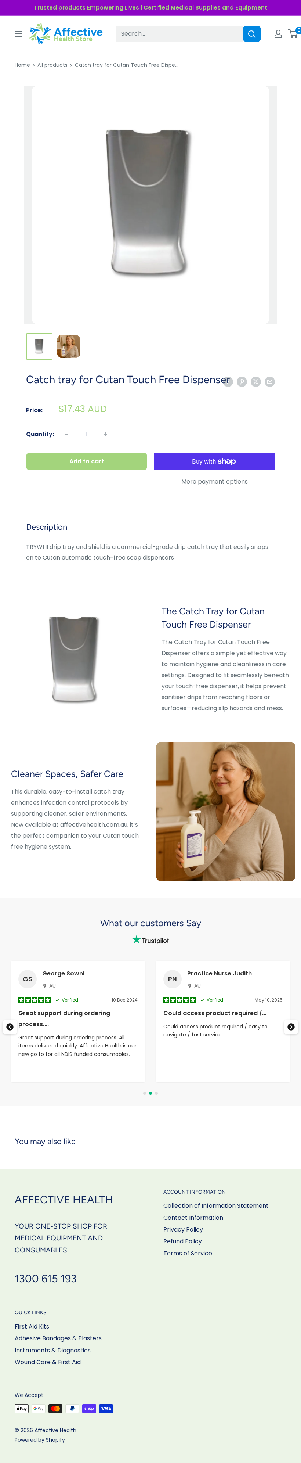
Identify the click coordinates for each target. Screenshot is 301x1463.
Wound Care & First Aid (48, 1362)
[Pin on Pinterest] (242, 381)
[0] (293, 33)
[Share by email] (270, 381)
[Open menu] (18, 34)
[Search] (252, 34)
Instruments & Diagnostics (53, 1350)
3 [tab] (156, 1093)
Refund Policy (182, 1241)
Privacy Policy (183, 1229)
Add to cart (86, 461)
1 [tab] (144, 1093)
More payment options (214, 481)
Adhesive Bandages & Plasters (58, 1338)
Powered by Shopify (40, 1440)
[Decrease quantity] (66, 434)
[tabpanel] (78, 1021)
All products (52, 65)
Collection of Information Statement (216, 1205)
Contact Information (193, 1218)
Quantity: (40, 434)
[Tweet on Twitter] (256, 381)
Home (22, 65)
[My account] (278, 34)
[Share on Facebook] (228, 381)
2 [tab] (150, 1093)
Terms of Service (187, 1253)
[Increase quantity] (105, 434)
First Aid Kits (32, 1326)
